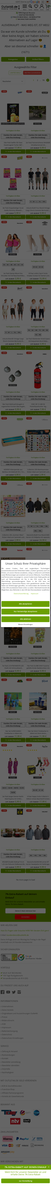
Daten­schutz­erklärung (21, 594)
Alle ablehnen (25, 619)
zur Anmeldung (25, 1181)
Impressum (34, 594)
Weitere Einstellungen (25, 624)
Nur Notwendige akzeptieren (25, 612)
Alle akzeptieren (25, 604)
